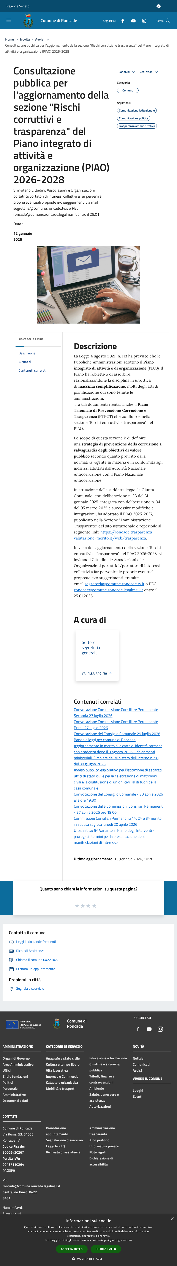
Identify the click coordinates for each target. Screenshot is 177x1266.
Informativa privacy (104, 1146)
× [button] (172, 1219)
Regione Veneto (17, 6)
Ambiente (96, 1088)
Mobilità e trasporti (60, 1088)
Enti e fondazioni (15, 1076)
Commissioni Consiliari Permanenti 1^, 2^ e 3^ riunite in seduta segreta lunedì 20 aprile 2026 (117, 821)
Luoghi (138, 1090)
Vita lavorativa (57, 1070)
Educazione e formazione (108, 1058)
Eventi (137, 1096)
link (130, 1240)
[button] (88, 1259)
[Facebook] (121, 21)
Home (9, 39)
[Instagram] (142, 21)
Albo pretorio (99, 1140)
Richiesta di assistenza (63, 1152)
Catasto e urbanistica (62, 1082)
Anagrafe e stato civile (63, 1058)
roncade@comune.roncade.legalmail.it (108, 589)
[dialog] (88, 1240)
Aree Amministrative (18, 1064)
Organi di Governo (16, 1058)
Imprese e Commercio (62, 1076)
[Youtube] (131, 21)
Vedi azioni (147, 71)
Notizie (138, 1058)
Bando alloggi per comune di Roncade (105, 740)
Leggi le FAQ (55, 1146)
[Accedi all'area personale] (158, 6)
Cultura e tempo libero (63, 1064)
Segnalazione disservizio (64, 1140)
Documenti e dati (15, 1100)
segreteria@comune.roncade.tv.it (114, 583)
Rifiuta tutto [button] (106, 1249)
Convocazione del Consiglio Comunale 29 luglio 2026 (117, 734)
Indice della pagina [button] (31, 339)
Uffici (7, 1070)
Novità (25, 39)
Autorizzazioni (100, 1106)
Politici (8, 1082)
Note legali (97, 1152)
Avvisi (39, 39)
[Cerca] (168, 20)
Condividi (125, 71)
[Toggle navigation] (8, 20)
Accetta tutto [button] (72, 1249)
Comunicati (141, 1064)
